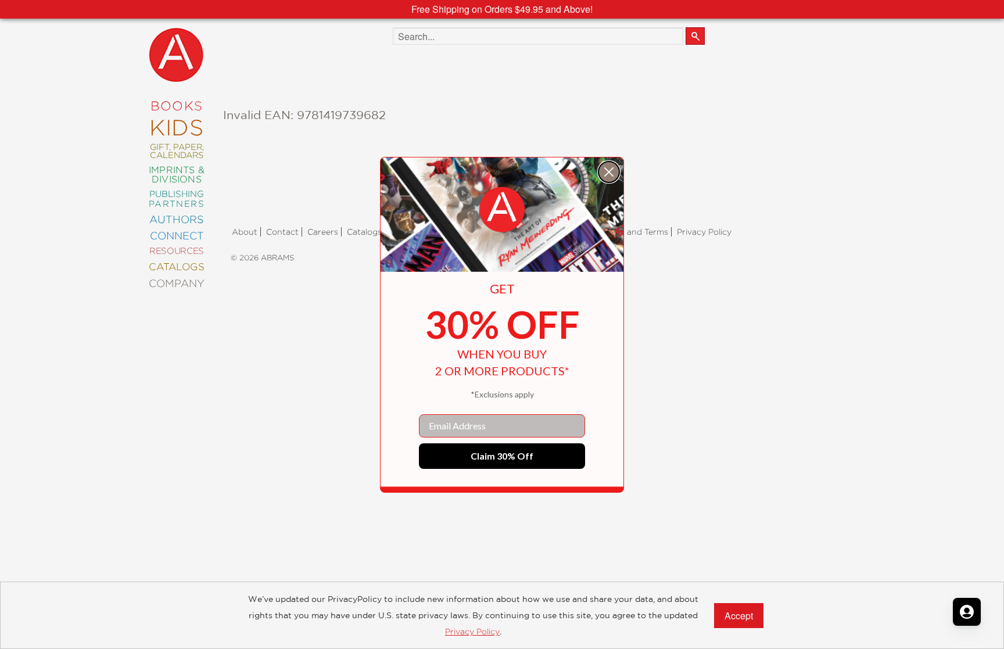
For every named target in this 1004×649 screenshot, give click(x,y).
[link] (502, 210)
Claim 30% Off (502, 455)
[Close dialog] (608, 172)
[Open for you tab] (967, 612)
